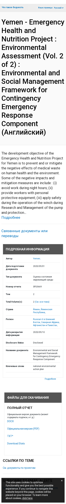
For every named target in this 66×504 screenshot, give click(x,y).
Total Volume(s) (14, 302)
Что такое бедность (12, 7)
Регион (9, 319)
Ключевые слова (15, 366)
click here (27, 498)
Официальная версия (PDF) (23, 428)
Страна (9, 309)
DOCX (10, 421)
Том (8, 294)
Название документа (17, 350)
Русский (57, 8)
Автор (9, 258)
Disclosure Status (15, 343)
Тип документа (14, 277)
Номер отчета (13, 286)
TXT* (10, 436)
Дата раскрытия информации (14, 333)
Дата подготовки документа (15, 267)
